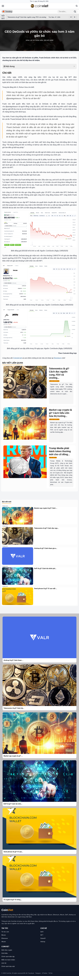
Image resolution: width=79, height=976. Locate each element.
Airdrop (42, 941)
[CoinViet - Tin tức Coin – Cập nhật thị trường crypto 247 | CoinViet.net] (39, 6)
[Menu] (3, 6)
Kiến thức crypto (6, 950)
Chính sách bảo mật (8, 966)
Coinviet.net (17, 358)
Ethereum (4, 938)
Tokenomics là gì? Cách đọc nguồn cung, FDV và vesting (27, 17)
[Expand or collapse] (74, 66)
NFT (41, 935)
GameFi (43, 938)
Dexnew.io (58, 358)
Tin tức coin (5, 932)
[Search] (76, 6)
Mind (51, 40)
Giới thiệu (4, 953)
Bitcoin (3, 935)
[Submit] (75, 12)
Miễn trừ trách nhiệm (8, 960)
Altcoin (3, 941)
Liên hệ (3, 963)
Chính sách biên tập (8, 956)
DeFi (42, 932)
